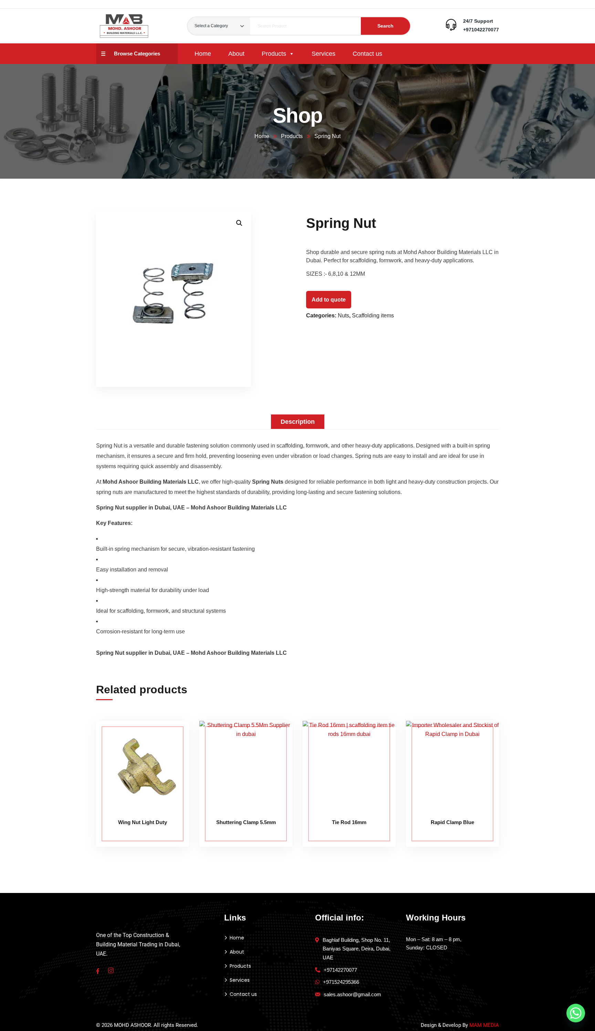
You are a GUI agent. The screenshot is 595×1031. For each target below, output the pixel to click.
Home (203, 53)
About (236, 53)
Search (385, 26)
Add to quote (329, 300)
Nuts (343, 315)
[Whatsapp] (575, 1013)
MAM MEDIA (484, 1025)
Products (274, 53)
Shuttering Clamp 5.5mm (246, 822)
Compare (170, 736)
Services (323, 53)
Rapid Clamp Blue (452, 822)
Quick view (170, 768)
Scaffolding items (373, 315)
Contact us (367, 53)
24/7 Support (478, 21)
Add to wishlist (170, 752)
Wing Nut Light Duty (142, 822)
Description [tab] (298, 421)
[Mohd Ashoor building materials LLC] (124, 26)
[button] (239, 223)
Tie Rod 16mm (349, 822)
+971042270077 (481, 29)
